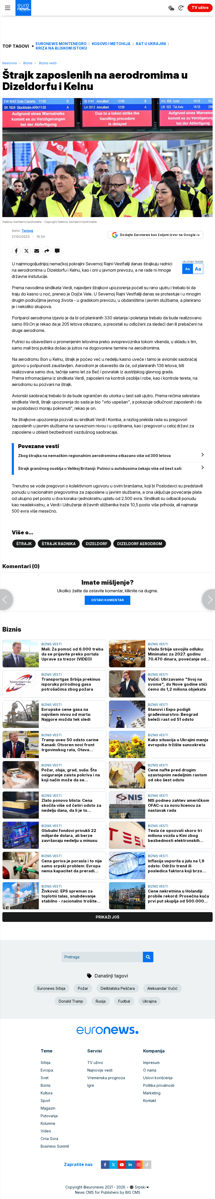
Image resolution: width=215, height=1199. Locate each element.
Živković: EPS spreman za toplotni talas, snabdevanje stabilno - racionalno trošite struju (69, 896)
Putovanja (49, 1116)
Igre (90, 1085)
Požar (83, 988)
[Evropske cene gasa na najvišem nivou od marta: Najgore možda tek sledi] (21, 714)
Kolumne (48, 1123)
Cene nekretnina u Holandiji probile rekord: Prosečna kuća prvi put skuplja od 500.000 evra (178, 896)
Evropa (47, 1070)
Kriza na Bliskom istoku (61, 48)
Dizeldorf (96, 543)
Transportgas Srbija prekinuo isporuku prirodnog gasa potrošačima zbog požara (70, 684)
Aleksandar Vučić (162, 988)
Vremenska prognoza (106, 1078)
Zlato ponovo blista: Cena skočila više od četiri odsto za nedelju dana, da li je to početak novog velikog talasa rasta (71, 805)
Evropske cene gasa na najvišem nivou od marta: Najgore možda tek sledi (66, 714)
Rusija (101, 1001)
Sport (45, 1100)
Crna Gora (49, 1138)
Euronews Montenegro (61, 44)
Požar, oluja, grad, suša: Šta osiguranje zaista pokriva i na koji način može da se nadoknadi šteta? (70, 774)
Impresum (151, 1062)
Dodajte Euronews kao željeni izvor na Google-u (159, 235)
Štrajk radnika (59, 543)
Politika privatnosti (158, 1085)
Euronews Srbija (51, 988)
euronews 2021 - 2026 (106, 1187)
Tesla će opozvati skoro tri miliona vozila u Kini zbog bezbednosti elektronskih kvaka (175, 835)
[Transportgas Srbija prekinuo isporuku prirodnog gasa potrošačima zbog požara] (21, 683)
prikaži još (107, 917)
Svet (45, 1078)
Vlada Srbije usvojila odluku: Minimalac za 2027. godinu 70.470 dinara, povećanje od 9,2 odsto (177, 654)
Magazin (48, 1108)
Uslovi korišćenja (158, 1078)
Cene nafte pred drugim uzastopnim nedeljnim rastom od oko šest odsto (177, 774)
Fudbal (124, 1001)
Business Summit (55, 1146)
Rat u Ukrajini (151, 44)
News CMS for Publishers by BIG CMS (107, 1192)
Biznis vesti (48, 63)
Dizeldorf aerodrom (139, 543)
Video (46, 1131)
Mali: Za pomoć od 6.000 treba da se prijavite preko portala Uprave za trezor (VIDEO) (72, 654)
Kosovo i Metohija (111, 44)
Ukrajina (150, 1001)
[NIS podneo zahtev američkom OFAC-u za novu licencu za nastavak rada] (127, 805)
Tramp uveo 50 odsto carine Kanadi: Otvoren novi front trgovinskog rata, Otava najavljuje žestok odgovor (70, 744)
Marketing (151, 1093)
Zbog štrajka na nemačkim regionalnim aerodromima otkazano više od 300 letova (94, 455)
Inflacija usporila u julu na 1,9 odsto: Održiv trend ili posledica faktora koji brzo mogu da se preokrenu (176, 865)
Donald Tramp (71, 1001)
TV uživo (95, 1062)
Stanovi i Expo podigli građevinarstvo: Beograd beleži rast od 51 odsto (173, 714)
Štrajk (24, 543)
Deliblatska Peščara (118, 988)
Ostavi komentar (107, 600)
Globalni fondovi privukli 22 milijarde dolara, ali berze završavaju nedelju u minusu (69, 835)
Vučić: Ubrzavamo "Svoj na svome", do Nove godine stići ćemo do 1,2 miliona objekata (177, 684)
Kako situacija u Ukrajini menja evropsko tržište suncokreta (178, 742)
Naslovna (9, 63)
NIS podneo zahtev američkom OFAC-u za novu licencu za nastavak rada (178, 805)
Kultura (46, 1093)
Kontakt (149, 1100)
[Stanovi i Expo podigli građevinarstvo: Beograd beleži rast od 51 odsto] (127, 714)
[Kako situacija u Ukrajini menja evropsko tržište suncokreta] (127, 744)
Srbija (45, 1062)
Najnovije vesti (99, 1070)
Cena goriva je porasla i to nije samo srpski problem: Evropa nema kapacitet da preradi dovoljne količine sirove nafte (71, 865)
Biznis (28, 63)
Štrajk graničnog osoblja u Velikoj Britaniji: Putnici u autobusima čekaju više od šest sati (99, 468)
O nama (149, 1070)
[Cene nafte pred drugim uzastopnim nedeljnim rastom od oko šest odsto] (127, 774)
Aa (187, 269)
